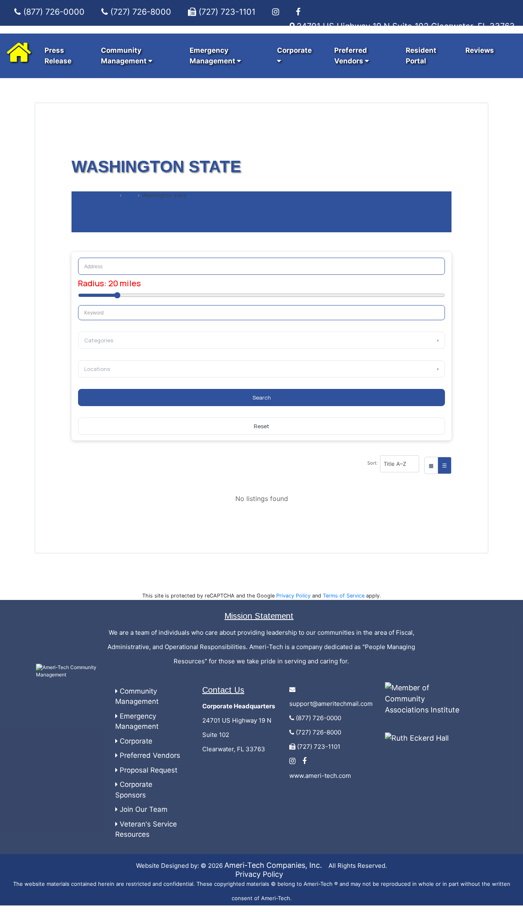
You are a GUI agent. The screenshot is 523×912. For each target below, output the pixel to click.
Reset (261, 426)
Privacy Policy (293, 596)
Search (262, 397)
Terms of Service (343, 596)
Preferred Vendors (149, 755)
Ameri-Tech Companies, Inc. (273, 865)
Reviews (479, 50)
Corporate (135, 741)
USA (129, 195)
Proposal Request (147, 770)
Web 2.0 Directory (94, 195)
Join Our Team (143, 809)
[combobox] (261, 313)
